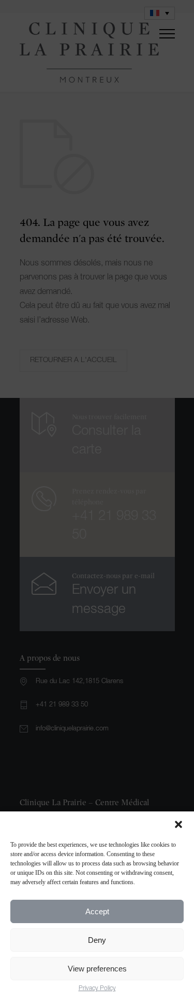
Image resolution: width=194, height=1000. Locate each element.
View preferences (97, 968)
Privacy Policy (97, 988)
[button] (178, 824)
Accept (97, 911)
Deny (97, 940)
